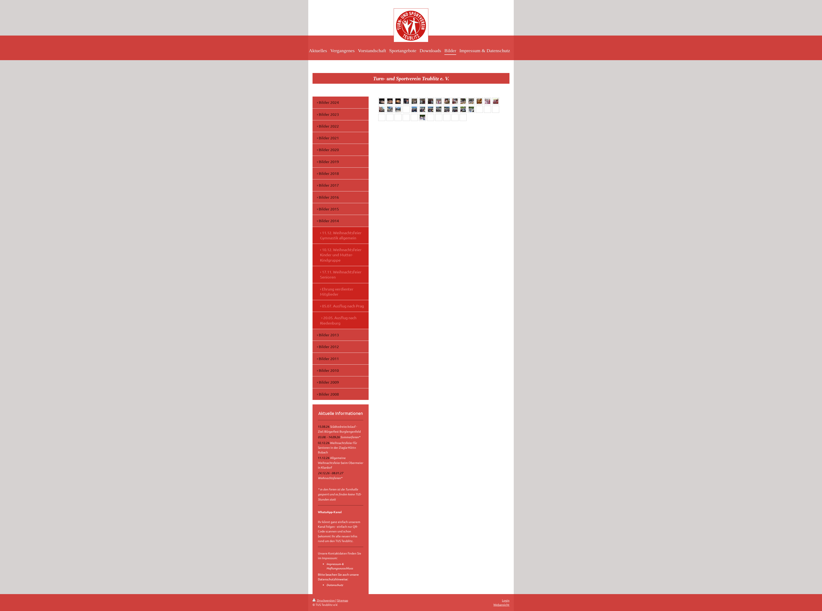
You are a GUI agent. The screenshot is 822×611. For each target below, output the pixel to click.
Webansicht (501, 605)
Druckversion (325, 600)
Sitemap (342, 600)
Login (505, 600)
